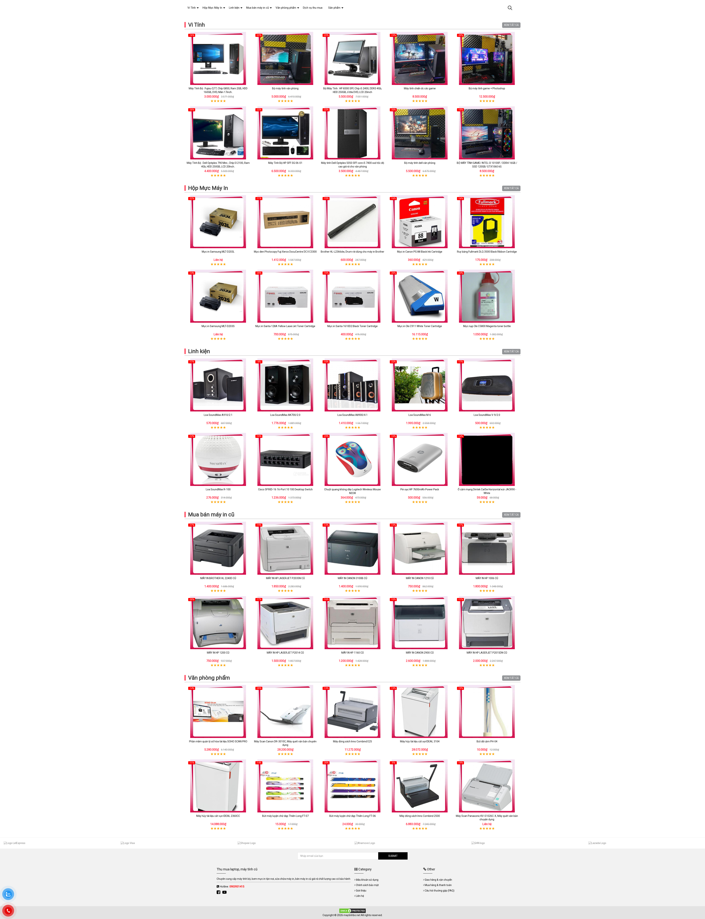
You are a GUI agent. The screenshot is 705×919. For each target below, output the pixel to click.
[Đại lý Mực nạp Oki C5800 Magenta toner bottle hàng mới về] (487, 296)
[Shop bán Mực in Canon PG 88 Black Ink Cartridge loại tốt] (419, 221)
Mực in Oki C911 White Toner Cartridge (419, 326)
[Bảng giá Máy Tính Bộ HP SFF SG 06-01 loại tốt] (285, 132)
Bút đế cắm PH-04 (487, 741)
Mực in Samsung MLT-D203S (218, 326)
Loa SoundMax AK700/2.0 (285, 414)
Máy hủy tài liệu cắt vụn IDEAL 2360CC (218, 815)
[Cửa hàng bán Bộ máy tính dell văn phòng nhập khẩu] (419, 132)
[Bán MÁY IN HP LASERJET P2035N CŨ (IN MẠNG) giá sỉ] (285, 548)
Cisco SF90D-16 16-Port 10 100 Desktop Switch (285, 489)
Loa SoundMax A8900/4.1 (352, 414)
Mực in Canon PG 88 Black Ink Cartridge (419, 251)
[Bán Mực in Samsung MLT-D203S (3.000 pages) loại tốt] (218, 296)
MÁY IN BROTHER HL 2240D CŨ (218, 578)
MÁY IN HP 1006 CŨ (487, 578)
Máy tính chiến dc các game (420, 88)
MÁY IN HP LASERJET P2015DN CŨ (487, 652)
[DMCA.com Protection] (352, 910)
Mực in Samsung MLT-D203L (218, 251)
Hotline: (232, 886)
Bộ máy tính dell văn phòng (419, 162)
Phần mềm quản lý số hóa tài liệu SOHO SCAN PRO (218, 741)
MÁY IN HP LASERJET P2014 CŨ (285, 652)
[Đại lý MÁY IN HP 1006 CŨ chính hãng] (487, 548)
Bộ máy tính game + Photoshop (487, 88)
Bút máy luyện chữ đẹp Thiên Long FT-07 (285, 815)
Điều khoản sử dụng (367, 879)
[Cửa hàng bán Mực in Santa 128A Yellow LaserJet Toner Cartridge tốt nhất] (285, 296)
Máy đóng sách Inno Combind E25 (352, 741)
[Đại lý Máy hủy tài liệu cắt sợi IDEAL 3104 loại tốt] (419, 711)
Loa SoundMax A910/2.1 (218, 414)
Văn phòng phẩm (209, 677)
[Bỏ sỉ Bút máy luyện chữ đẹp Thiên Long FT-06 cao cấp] (352, 785)
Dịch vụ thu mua (312, 7)
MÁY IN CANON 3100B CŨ (352, 578)
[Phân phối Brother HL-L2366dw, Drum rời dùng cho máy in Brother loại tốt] (352, 221)
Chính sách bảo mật (367, 885)
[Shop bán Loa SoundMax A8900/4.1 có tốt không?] (352, 384)
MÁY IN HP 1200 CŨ (218, 652)
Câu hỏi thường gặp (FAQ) (439, 890)
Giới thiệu (361, 890)
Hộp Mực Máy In (208, 188)
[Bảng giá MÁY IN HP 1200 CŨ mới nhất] (218, 622)
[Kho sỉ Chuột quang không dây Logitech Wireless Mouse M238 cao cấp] (352, 459)
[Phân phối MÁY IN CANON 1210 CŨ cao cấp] (419, 548)
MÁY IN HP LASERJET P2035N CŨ (285, 578)
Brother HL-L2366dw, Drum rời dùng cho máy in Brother (352, 251)
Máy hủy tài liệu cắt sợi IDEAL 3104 (420, 741)
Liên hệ (360, 895)
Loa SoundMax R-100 (218, 489)
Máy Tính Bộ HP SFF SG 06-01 (285, 162)
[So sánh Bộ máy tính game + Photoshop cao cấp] (487, 58)
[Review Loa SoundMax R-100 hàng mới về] (218, 459)
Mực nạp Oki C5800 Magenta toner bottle (487, 326)
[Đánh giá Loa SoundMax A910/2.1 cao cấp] (218, 384)
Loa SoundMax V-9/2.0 (487, 414)
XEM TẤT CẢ (511, 24)
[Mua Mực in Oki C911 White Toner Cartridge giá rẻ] (419, 296)
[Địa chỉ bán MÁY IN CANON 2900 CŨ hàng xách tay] (419, 622)
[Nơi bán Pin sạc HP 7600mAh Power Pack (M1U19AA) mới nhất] (419, 459)
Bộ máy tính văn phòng (285, 88)
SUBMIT (393, 855)
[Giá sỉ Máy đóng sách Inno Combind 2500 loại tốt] (419, 785)
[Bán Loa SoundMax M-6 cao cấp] (419, 384)
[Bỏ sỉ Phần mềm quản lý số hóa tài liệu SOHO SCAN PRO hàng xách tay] (218, 711)
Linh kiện (199, 351)
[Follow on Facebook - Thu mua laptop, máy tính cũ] (219, 892)
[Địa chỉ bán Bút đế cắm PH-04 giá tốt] (487, 711)
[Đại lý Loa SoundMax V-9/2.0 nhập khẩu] (487, 384)
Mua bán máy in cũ (211, 514)
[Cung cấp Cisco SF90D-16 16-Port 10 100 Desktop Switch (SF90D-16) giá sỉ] (285, 459)
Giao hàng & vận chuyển (438, 879)
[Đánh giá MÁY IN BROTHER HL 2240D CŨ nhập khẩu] (218, 548)
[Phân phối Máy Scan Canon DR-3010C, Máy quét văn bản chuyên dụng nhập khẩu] (285, 711)
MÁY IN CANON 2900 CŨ (420, 652)
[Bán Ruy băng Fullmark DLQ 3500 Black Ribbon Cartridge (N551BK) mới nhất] (487, 221)
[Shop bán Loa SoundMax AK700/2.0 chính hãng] (285, 384)
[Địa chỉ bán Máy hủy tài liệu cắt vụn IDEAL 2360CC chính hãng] (218, 785)
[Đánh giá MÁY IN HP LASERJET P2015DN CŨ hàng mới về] (487, 622)
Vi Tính (196, 24)
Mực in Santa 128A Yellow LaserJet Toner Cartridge (285, 326)
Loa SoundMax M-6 (419, 414)
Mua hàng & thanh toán (438, 885)
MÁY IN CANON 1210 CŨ (420, 578)
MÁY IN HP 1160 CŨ (352, 652)
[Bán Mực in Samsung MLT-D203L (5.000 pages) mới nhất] (218, 221)
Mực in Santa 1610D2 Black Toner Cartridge (352, 326)
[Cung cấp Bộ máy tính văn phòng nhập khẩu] (285, 58)
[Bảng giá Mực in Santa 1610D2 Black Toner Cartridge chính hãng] (352, 296)
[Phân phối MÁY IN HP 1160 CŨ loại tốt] (352, 622)
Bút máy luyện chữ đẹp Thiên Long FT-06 (352, 815)
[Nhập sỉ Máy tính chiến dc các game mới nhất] (419, 58)
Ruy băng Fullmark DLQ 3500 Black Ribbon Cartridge (487, 251)
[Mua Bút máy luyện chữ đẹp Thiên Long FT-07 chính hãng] (285, 785)
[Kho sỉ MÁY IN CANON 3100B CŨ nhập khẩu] (352, 548)
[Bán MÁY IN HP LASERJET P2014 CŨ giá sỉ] (285, 622)
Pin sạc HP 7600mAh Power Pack (419, 489)
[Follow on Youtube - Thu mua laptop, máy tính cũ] (224, 892)
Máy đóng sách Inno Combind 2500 (420, 815)
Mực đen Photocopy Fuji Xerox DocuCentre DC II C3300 (285, 251)
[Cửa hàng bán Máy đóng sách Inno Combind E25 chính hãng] (352, 711)
